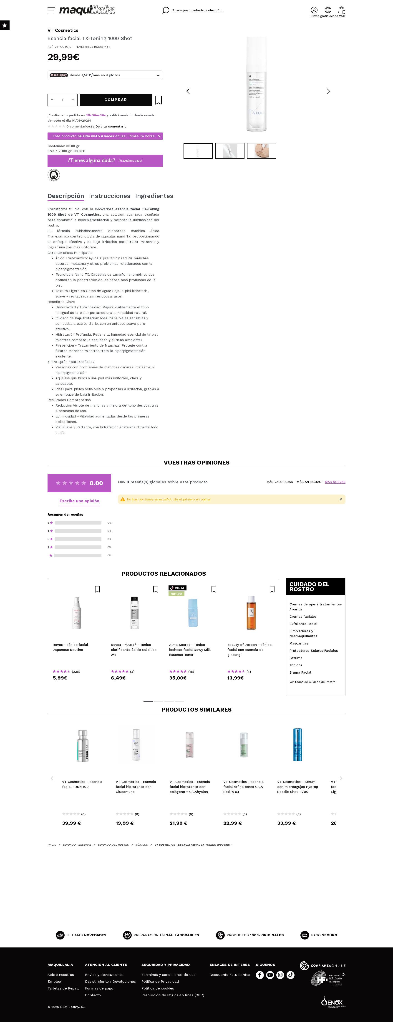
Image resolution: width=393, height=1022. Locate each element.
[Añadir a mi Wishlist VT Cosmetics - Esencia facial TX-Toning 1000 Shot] (158, 100)
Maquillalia (60, 964)
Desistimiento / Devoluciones (110, 981)
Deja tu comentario (111, 126)
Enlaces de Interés (230, 964)
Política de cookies (157, 988)
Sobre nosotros (61, 975)
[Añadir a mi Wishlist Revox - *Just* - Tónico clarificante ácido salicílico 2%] (135, 589)
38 (94, 115)
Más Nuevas (335, 482)
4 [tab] (179, 701)
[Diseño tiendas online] (333, 1002)
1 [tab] (148, 701)
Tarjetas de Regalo (64, 988)
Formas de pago (99, 988)
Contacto (93, 995)
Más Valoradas (280, 482)
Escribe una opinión (79, 500)
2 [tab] (158, 701)
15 (87, 115)
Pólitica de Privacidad (160, 981)
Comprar (76, 686)
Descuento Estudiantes (230, 975)
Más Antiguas (309, 482)
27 (102, 115)
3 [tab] (169, 701)
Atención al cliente (106, 964)
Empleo (54, 981)
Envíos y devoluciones (104, 975)
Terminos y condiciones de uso (168, 975)
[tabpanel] (258, 84)
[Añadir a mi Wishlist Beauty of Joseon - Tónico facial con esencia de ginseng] (251, 589)
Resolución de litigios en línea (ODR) (172, 995)
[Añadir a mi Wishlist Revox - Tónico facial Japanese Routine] (77, 589)
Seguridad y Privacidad (165, 964)
